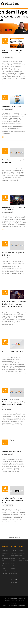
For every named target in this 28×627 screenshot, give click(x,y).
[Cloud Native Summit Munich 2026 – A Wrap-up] (17, 200)
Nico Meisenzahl (7, 309)
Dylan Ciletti (6, 257)
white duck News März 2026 (13, 351)
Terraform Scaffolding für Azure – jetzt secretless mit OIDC (12, 500)
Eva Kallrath (6, 165)
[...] (3, 83)
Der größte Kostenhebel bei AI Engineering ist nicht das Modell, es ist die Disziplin (14, 304)
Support (21, 550)
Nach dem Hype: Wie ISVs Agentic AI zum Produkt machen (12, 52)
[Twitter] (11, 579)
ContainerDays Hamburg (11, 106)
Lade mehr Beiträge (14, 537)
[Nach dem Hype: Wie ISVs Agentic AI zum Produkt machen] (17, 43)
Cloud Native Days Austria (12, 451)
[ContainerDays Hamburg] (17, 99)
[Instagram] (13, 582)
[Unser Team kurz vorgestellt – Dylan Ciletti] (17, 245)
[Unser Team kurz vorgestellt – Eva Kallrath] (17, 152)
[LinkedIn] (13, 579)
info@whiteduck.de (16, 555)
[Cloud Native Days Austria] (17, 444)
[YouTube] (16, 582)
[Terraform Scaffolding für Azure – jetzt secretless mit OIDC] (17, 490)
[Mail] (11, 585)
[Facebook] (11, 582)
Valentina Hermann (8, 505)
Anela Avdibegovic (8, 57)
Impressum (22, 558)
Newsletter (22, 553)
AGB (20, 555)
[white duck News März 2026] (17, 344)
